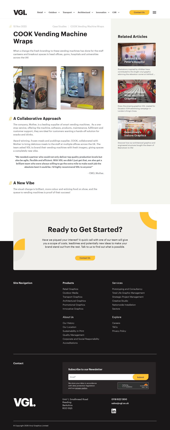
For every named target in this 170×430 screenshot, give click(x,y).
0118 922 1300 (119, 399)
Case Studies (60, 26)
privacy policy (81, 388)
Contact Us (139, 12)
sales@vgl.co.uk (120, 403)
